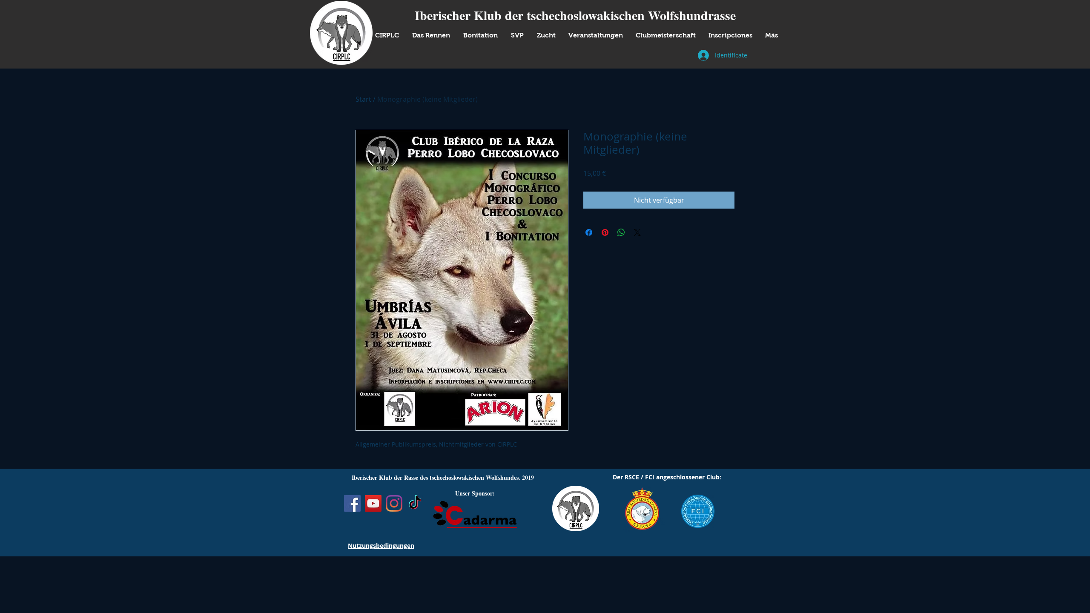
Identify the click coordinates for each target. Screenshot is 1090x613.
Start (363, 99)
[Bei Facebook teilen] (589, 232)
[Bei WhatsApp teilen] (621, 232)
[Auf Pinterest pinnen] (605, 232)
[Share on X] (637, 232)
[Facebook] (352, 503)
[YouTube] (373, 503)
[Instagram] (394, 503)
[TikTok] (415, 503)
